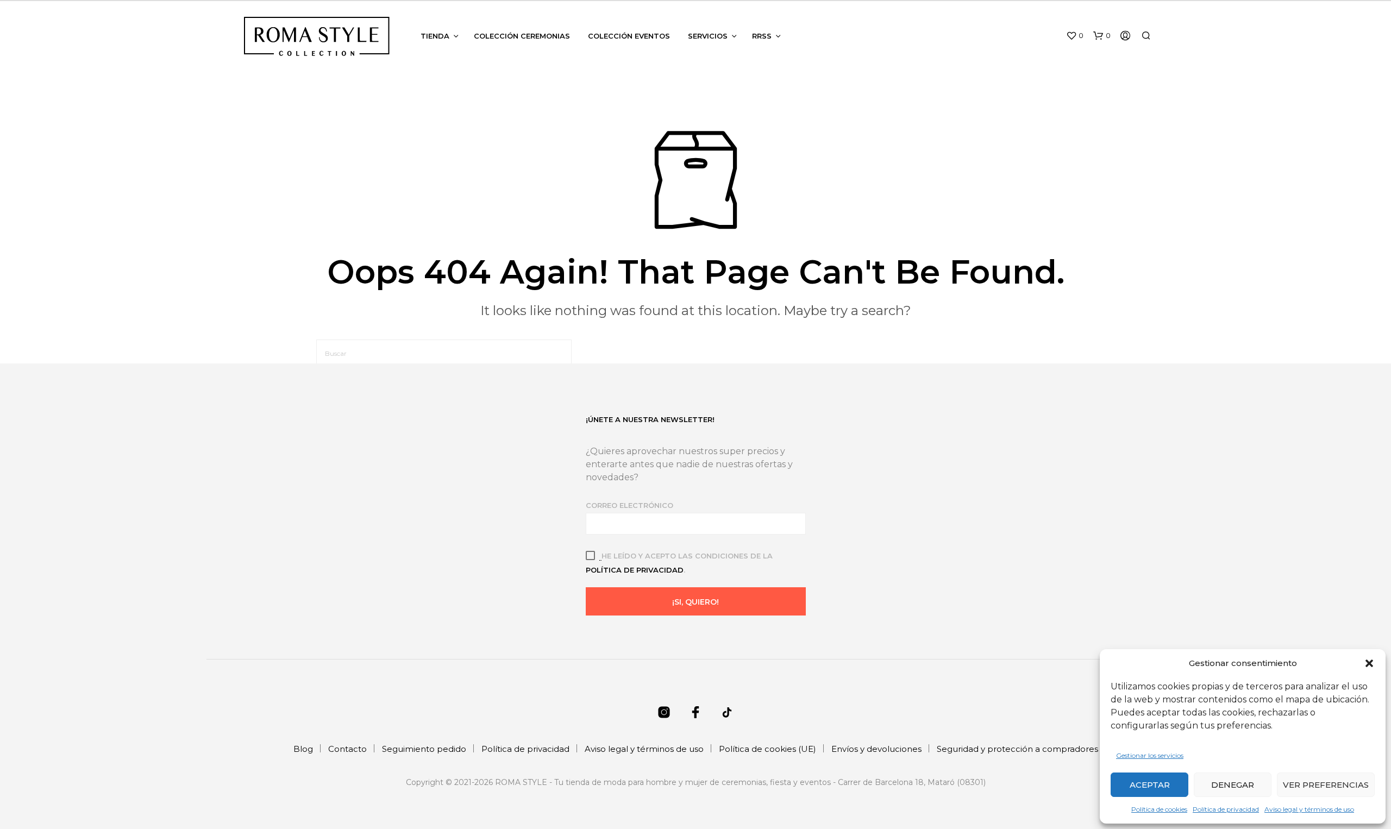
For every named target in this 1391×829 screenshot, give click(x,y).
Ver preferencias (1326, 785)
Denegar (1232, 785)
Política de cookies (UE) (767, 749)
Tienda (435, 36)
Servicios (708, 36)
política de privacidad (635, 570)
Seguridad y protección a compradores (1017, 749)
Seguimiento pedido (424, 749)
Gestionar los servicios (1149, 755)
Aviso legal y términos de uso (1309, 809)
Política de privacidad (1226, 809)
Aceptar (1150, 785)
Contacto (347, 749)
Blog (303, 749)
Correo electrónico (629, 505)
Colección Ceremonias (522, 36)
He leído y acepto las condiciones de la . (679, 562)
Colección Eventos (629, 36)
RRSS (762, 36)
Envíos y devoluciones (876, 749)
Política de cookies (1159, 809)
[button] (1369, 663)
